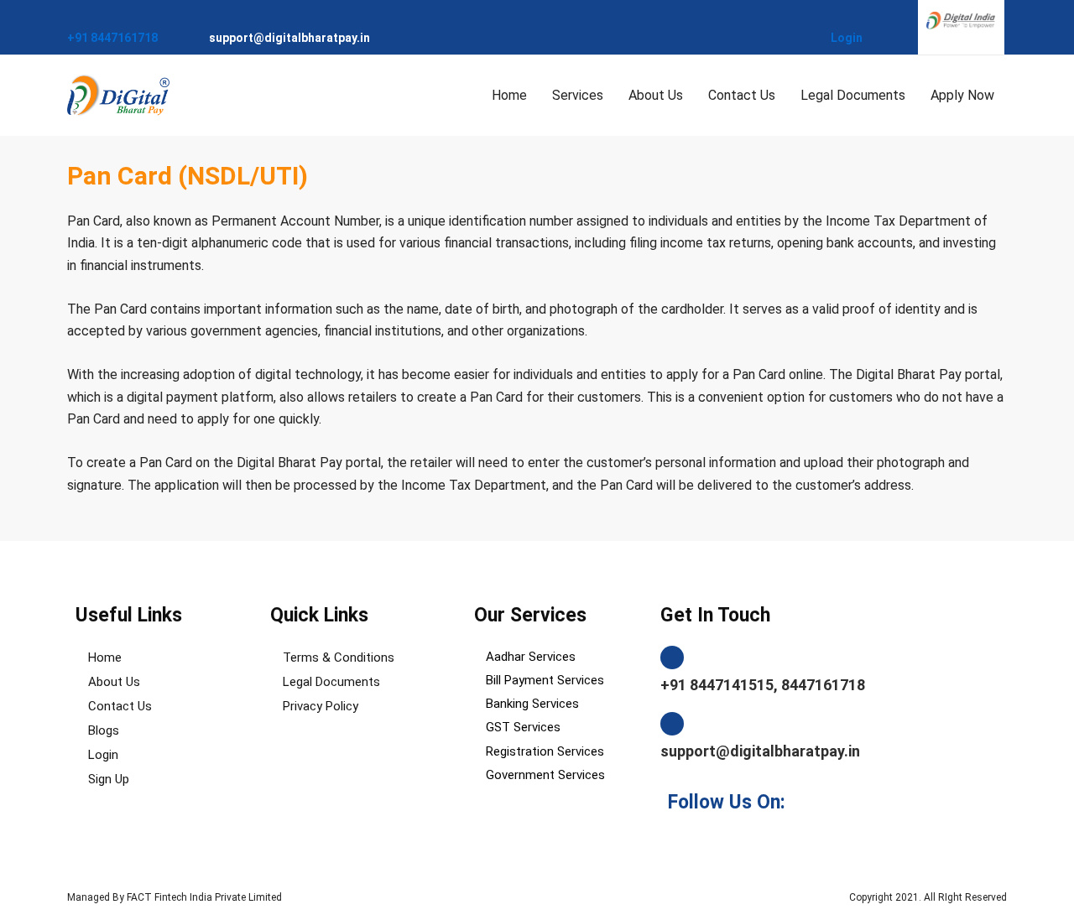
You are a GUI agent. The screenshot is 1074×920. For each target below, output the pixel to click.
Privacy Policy (320, 706)
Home (509, 95)
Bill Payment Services (545, 680)
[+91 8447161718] (73, 18)
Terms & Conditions (338, 657)
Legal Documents (852, 95)
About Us (655, 95)
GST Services (523, 727)
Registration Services (545, 751)
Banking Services (532, 703)
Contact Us (741, 95)
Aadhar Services (531, 656)
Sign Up (108, 779)
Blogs (103, 730)
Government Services (545, 774)
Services (577, 95)
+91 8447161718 (112, 37)
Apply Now (962, 95)
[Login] (837, 18)
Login (847, 37)
